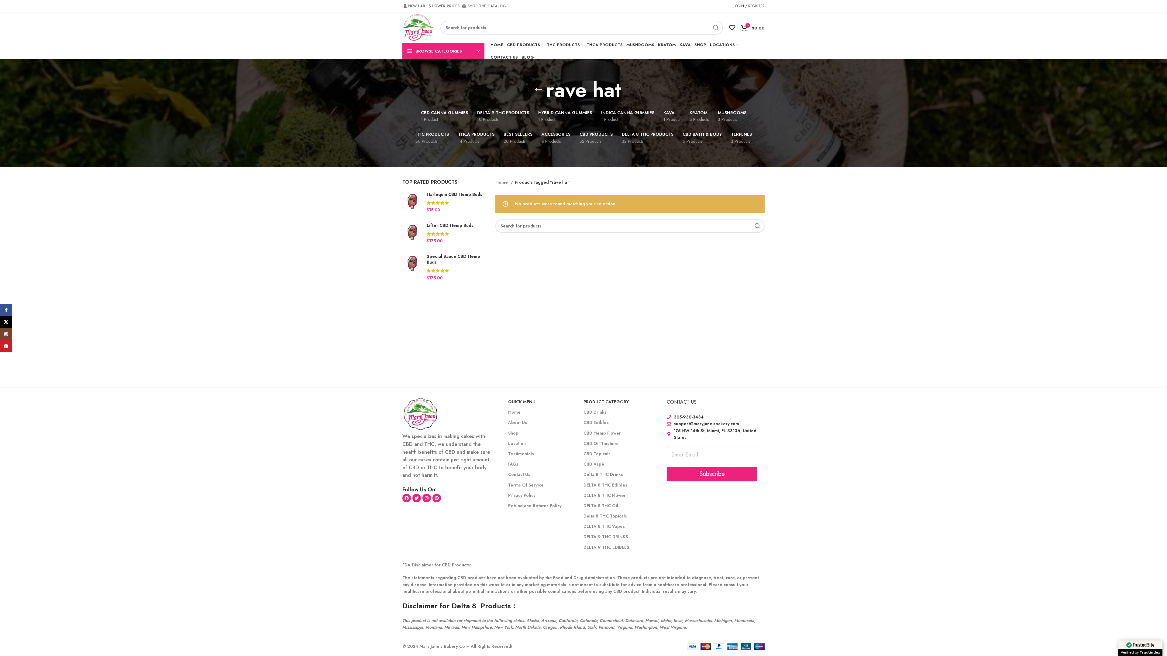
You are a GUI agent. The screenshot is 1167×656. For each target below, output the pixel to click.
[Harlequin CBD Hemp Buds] (412, 202)
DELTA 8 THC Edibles (605, 485)
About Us (517, 422)
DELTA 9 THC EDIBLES (606, 547)
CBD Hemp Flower (602, 433)
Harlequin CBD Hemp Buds (454, 194)
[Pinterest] (436, 498)
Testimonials (521, 454)
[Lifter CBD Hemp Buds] (412, 233)
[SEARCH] (716, 28)
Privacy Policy (521, 495)
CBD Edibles (596, 422)
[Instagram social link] (6, 334)
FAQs (513, 464)
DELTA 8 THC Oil (601, 506)
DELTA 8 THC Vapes (604, 526)
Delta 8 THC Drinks (603, 474)
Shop (513, 433)
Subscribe (712, 474)
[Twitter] (416, 498)
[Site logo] (418, 27)
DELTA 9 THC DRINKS (606, 537)
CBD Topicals (597, 454)
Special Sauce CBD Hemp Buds (453, 259)
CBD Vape (594, 464)
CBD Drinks (595, 412)
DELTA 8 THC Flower (605, 495)
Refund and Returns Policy (535, 506)
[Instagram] (426, 498)
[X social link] (6, 322)
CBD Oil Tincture (601, 443)
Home (502, 182)
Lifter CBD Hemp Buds (450, 225)
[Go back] (538, 90)
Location (517, 443)
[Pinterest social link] (6, 346)
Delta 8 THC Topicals (605, 516)
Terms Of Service (526, 485)
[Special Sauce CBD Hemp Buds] (412, 267)
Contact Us (519, 474)
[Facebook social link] (6, 310)
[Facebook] (406, 498)
